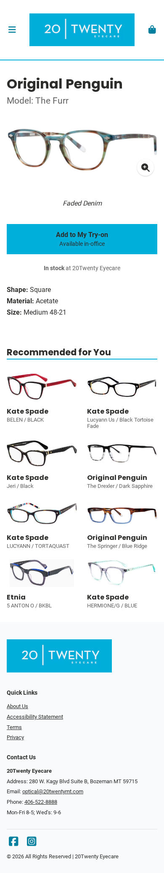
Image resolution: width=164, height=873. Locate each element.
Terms (14, 727)
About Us (17, 706)
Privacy (15, 737)
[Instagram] (31, 843)
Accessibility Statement (35, 717)
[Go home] (82, 30)
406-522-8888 (40, 802)
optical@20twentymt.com (52, 791)
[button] (12, 30)
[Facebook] (13, 843)
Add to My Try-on (82, 239)
